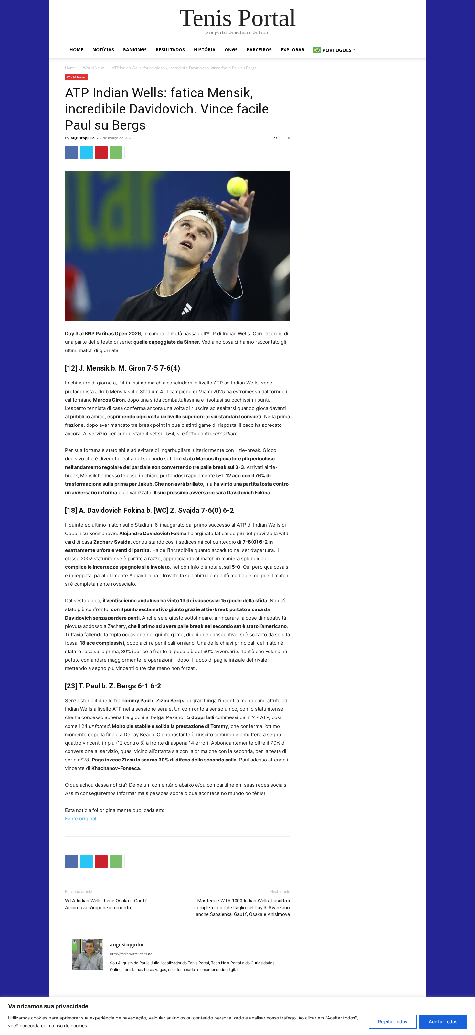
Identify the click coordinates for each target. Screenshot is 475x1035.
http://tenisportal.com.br (131, 954)
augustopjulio (83, 137)
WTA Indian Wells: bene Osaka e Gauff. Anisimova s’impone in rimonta (106, 904)
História (205, 50)
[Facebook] (71, 152)
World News (94, 67)
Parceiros (259, 50)
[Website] (115, 976)
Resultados (170, 50)
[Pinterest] (101, 152)
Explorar (292, 50)
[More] (131, 152)
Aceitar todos (443, 1021)
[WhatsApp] (116, 152)
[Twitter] (86, 152)
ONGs (231, 50)
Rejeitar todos (392, 1021)
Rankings (135, 50)
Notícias (103, 50)
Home (76, 50)
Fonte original (80, 818)
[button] (402, 50)
